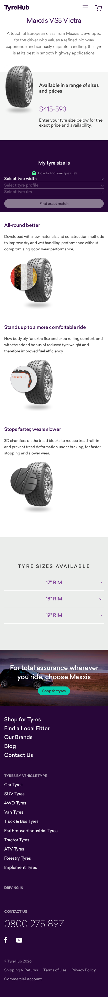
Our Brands (18, 737)
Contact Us (18, 755)
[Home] (16, 8)
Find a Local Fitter (27, 728)
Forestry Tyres (17, 858)
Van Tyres (13, 812)
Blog (10, 746)
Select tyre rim (18, 191)
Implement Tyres (20, 867)
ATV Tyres (14, 849)
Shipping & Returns (21, 969)
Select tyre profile (21, 185)
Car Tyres (13, 784)
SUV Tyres (14, 794)
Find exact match (54, 203)
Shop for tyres (54, 691)
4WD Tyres (15, 803)
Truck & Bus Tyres (21, 821)
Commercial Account (23, 978)
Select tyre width (20, 178)
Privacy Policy (84, 969)
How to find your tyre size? (57, 173)
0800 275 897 (34, 923)
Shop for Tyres (22, 719)
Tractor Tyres (16, 840)
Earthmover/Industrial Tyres (31, 830)
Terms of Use (54, 969)
